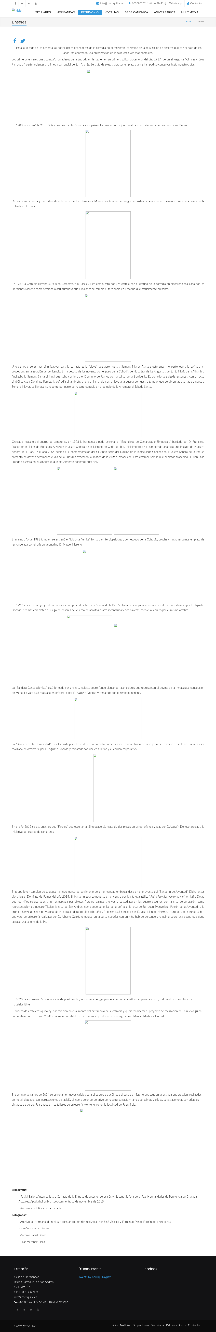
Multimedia (189, 12)
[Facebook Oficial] (15, 3)
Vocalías (112, 12)
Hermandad (66, 12)
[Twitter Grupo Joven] (28, 3)
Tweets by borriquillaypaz (94, 1277)
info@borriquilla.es (112, 3)
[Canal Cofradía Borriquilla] (35, 3)
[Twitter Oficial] (22, 3)
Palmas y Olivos (176, 1325)
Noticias (125, 1325)
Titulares (43, 12)
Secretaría (157, 1325)
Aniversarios (164, 12)
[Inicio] (17, 11)
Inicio (188, 22)
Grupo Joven (141, 1325)
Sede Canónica (136, 12)
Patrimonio (90, 12)
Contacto (195, 3)
